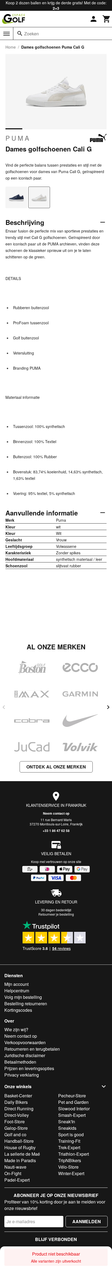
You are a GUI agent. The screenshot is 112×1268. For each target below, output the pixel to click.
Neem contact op (56, 813)
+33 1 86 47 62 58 (56, 830)
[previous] (4, 707)
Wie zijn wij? (16, 1029)
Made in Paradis (20, 1160)
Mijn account (16, 984)
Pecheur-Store (72, 1095)
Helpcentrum (16, 990)
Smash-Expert (72, 1115)
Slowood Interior (74, 1108)
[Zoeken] (20, 33)
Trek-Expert (69, 1147)
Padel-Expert (17, 1180)
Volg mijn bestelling (23, 997)
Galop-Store (16, 1128)
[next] (108, 707)
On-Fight (12, 1173)
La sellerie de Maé (22, 1154)
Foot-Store (14, 1121)
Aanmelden (86, 1221)
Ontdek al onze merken (56, 767)
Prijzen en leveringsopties (29, 1068)
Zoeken (31, 34)
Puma (18, 138)
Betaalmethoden (20, 1062)
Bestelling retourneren (25, 1003)
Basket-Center (18, 1095)
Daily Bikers (16, 1102)
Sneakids (67, 1128)
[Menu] (6, 33)
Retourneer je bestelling (56, 914)
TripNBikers (69, 1160)
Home (10, 47)
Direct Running (18, 1108)
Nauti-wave (15, 1167)
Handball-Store (19, 1141)
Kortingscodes (18, 1010)
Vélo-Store (68, 1167)
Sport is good (71, 1134)
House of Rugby (20, 1147)
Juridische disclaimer (24, 1055)
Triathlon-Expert (73, 1154)
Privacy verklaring (21, 1075)
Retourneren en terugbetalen (32, 1049)
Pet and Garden (73, 1102)
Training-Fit (69, 1141)
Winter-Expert (71, 1173)
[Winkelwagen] (106, 19)
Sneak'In (66, 1121)
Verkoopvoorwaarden (25, 1042)
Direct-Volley (16, 1115)
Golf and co (15, 1134)
